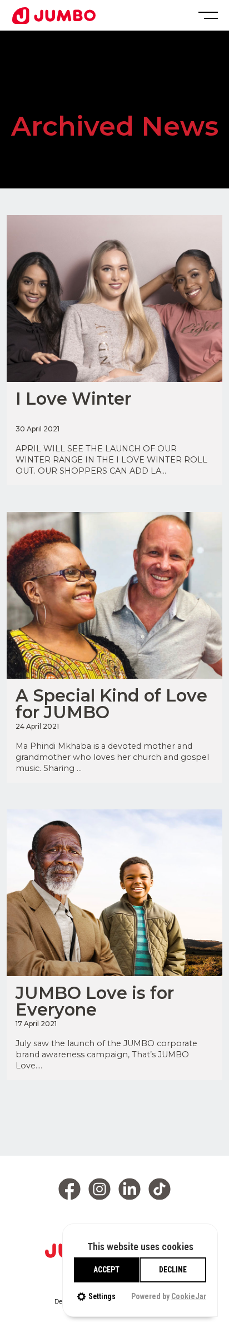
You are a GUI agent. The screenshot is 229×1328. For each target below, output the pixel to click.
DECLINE (173, 1269)
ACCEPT (106, 1269)
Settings (102, 1296)
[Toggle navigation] (206, 15)
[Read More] (114, 298)
